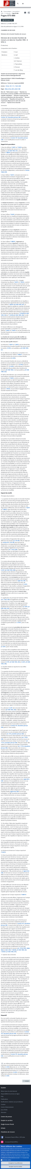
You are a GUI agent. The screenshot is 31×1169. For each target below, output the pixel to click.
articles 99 (6, 542)
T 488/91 (7, 152)
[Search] (18, 3)
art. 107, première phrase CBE (15, 734)
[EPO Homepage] (9, 4)
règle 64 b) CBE (14, 791)
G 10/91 (25, 606)
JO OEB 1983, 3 (10, 370)
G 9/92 (21, 364)
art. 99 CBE (16, 540)
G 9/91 (3, 570)
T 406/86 (13, 950)
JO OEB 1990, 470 (11, 952)
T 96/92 (19, 147)
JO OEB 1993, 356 (15, 662)
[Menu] (23, 3)
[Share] (28, 12)
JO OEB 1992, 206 (11, 709)
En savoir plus (26, 1157)
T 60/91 (14, 147)
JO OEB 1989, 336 (19, 315)
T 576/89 (21, 313)
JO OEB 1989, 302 (22, 950)
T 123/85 (10, 315)
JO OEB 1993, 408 (10, 570)
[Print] (25, 12)
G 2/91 (10, 708)
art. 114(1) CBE (13, 549)
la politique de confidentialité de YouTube (10, 1157)
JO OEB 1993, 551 (13, 151)
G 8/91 (23, 662)
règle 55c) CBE (21, 581)
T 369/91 (11, 304)
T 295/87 (3, 952)
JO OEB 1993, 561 (19, 304)
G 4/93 (11, 366)
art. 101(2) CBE (22, 948)
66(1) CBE (8, 950)
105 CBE (12, 542)
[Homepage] (1, 11)
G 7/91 (7, 662)
